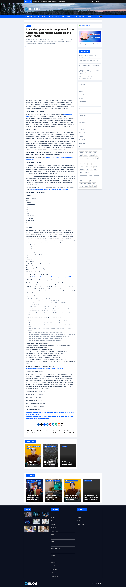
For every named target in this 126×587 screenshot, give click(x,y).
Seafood (81, 136)
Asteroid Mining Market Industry (49, 41)
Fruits (80, 108)
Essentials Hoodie (83, 163)
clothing (81, 158)
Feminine (81, 166)
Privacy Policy (80, 524)
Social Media (82, 140)
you (91, 186)
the (87, 180)
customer (87, 158)
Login (62, 16)
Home (27, 20)
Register (68, 16)
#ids (90, 152)
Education (44, 16)
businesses (92, 155)
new (81, 172)
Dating (93, 158)
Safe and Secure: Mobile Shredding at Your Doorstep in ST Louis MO (50, 463)
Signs (87, 177)
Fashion (50, 16)
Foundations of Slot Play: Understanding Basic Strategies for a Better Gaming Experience (89, 72)
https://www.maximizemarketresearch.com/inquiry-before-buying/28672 (51, 277)
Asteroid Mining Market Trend (48, 43)
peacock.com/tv (87, 172)
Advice (94, 152)
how (87, 169)
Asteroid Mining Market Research (66, 41)
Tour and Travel (31, 448)
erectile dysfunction (94, 161)
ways (94, 183)
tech (96, 177)
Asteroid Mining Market (33, 39)
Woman (81, 186)
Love (95, 169)
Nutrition (81, 129)
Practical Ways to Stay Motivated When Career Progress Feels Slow (33, 464)
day (97, 158)
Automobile (28, 16)
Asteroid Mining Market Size (33, 43)
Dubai (81, 161)
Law (91, 169)
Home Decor (82, 122)
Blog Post (74, 16)
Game (89, 16)
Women (86, 186)
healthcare (82, 169)
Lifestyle (57, 16)
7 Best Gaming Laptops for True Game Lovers (51, 497)
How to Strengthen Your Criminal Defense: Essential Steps (68, 463)
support (91, 177)
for (91, 166)
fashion (94, 163)
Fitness (87, 166)
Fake (90, 163)
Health (95, 166)
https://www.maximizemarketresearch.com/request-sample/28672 (49, 189)
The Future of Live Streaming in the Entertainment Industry (87, 56)
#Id (86, 152)
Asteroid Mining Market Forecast (64, 39)
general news (82, 115)
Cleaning (81, 91)
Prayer (91, 175)
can (96, 155)
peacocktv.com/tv (83, 175)
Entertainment (82, 101)
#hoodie (81, 152)
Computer (36, 16)
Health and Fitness (83, 119)
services (81, 177)
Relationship (82, 16)
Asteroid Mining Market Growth (34, 41)
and (81, 155)
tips (91, 180)
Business (28, 25)
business (85, 155)
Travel (89, 183)
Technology (82, 143)
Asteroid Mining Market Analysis (47, 39)
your (95, 186)
